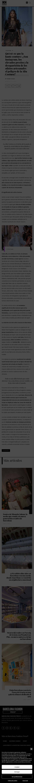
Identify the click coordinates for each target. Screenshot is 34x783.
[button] (31, 749)
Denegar (17, 772)
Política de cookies (12, 780)
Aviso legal (25, 780)
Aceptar (17, 767)
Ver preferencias (17, 777)
